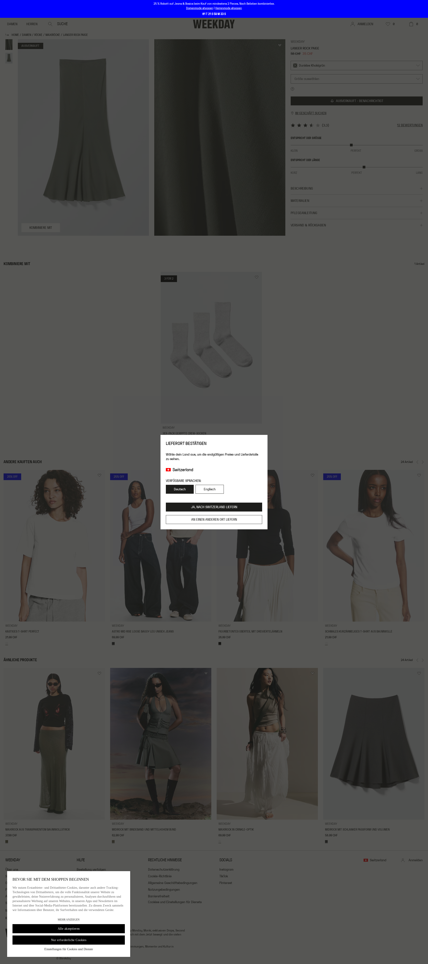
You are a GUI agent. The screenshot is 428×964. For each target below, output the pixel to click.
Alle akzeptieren (69, 928)
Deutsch (180, 489)
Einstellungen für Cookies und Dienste (68, 949)
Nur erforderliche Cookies (68, 940)
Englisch (210, 489)
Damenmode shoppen (199, 8)
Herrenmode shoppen (228, 8)
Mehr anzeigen (69, 919)
